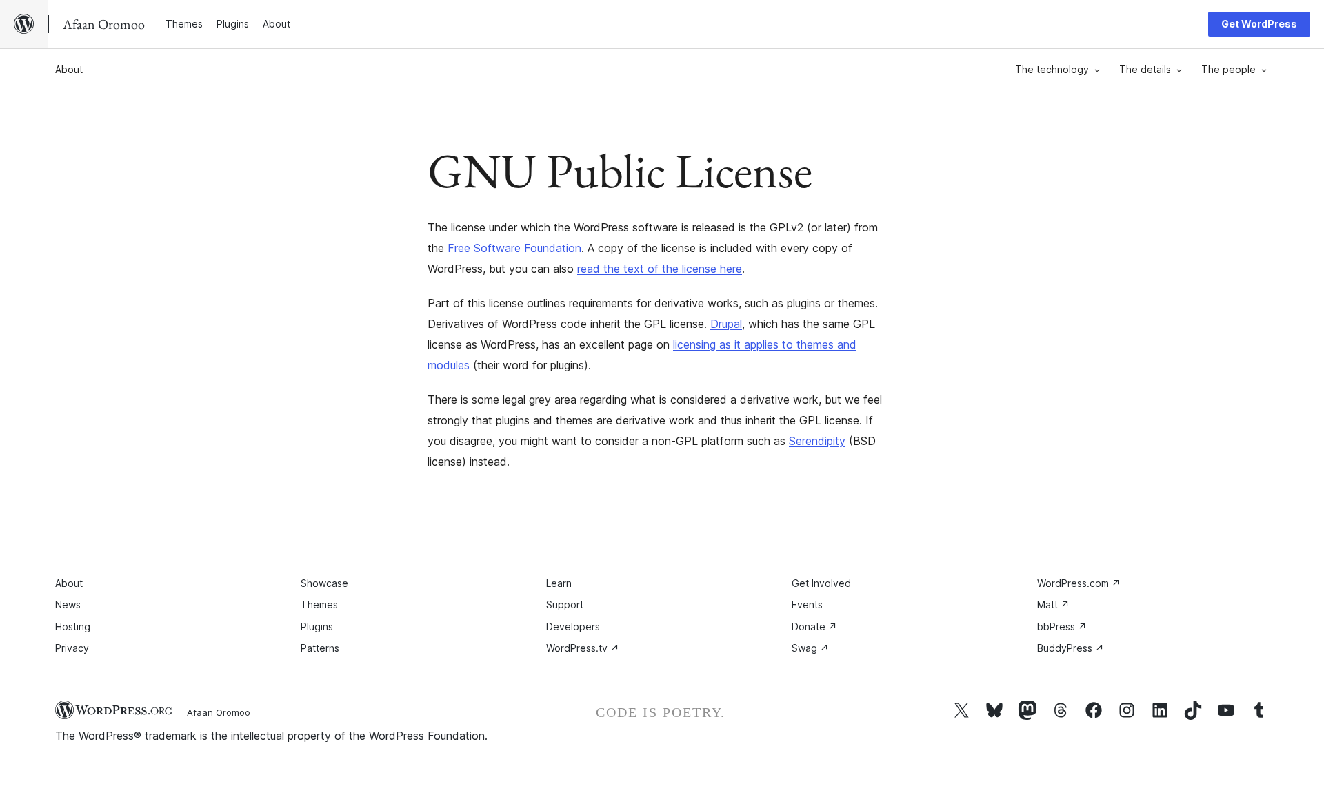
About (69, 69)
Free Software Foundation (514, 248)
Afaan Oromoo (218, 712)
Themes (319, 604)
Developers (573, 626)
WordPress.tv (582, 648)
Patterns (320, 648)
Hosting (72, 626)
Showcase (324, 583)
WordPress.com (1079, 583)
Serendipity (817, 441)
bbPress (1062, 626)
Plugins (317, 626)
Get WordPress (1259, 24)
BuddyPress (1070, 648)
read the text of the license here (659, 269)
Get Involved (821, 583)
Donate (814, 626)
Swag (810, 648)
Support (564, 604)
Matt (1053, 604)
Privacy (72, 648)
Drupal (726, 324)
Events (807, 604)
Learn (559, 583)
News (68, 604)
